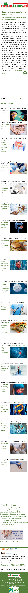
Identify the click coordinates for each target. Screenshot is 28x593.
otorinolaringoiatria (6, 522)
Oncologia (18, 518)
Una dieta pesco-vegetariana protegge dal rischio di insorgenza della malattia (5, 327)
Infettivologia (12, 516)
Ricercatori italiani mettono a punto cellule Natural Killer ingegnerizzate (5, 288)
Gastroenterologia (15, 512)
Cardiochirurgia (5, 508)
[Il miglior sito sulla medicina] (6, 554)
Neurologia (3, 518)
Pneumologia (23, 522)
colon (9, 99)
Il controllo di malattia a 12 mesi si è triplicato (5, 167)
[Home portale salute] (14, 9)
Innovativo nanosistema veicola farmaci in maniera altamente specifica (5, 266)
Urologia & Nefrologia (7, 524)
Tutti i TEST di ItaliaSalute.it (9, 542)
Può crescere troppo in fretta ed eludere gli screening (4, 225)
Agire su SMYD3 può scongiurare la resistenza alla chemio (5, 387)
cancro (14, 99)
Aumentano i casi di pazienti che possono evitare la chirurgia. (5, 427)
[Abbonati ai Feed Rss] (5, 550)
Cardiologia (14, 508)
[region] (14, 85)
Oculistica (11, 518)
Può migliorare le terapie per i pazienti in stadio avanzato (5, 369)
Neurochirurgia (22, 516)
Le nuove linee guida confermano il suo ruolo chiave (4, 187)
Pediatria (16, 522)
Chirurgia (22, 508)
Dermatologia (4, 510)
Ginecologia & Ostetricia (8, 514)
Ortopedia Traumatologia (8, 520)
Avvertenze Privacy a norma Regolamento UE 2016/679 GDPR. (13, 564)
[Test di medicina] (11, 540)
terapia (19, 99)
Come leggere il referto (5, 111)
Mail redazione (17, 583)
